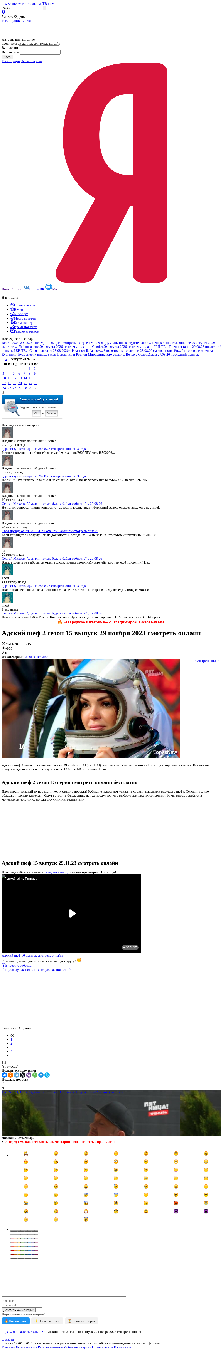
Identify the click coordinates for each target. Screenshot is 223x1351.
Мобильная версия (77, 1347)
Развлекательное (36, 657)
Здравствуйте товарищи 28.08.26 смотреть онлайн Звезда (44, 449)
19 (14, 383)
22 (30, 383)
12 (14, 378)
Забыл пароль (31, 61)
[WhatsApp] (34, 1075)
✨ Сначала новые (47, 1321)
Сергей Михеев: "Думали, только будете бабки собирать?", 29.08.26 (52, 503)
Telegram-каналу (56, 872)
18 (9, 383)
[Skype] (47, 1075)
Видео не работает (19, 965)
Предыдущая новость (21, 970)
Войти (26, 21)
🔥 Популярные (15, 1321)
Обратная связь (25, 1347)
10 (4, 378)
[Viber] (28, 1075)
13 (20, 378)
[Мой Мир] (41, 1075)
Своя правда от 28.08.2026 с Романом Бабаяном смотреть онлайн (50, 531)
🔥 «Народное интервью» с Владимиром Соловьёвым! (111, 621)
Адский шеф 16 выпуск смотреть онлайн (32, 955)
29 (30, 388)
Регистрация (11, 21)
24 (4, 388)
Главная (8, 1347)
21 (25, 383)
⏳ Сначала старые (82, 1321)
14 (25, 378)
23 (35, 383)
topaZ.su (8, 1339)
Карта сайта (123, 1347)
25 (9, 388)
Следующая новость (53, 970)
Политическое (102, 1347)
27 (20, 388)
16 (35, 378)
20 (20, 383)
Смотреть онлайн (208, 661)
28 (25, 388)
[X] (22, 1075)
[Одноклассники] (10, 1075)
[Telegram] (16, 1075)
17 (4, 383)
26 (14, 388)
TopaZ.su (8, 1332)
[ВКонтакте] (4, 1075)
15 (30, 378)
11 (9, 378)
